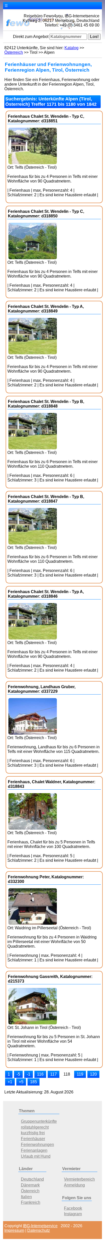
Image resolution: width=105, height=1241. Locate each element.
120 (93, 1074)
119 (80, 1074)
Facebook (73, 1208)
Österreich (13, 52)
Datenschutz (38, 1230)
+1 (10, 1082)
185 (33, 1082)
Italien (26, 1197)
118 (66, 1074)
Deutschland (32, 1179)
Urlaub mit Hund (35, 1156)
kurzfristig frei (33, 1133)
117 (53, 1074)
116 (40, 1074)
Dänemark (30, 1185)
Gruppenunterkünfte (39, 1121)
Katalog (71, 48)
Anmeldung (74, 1185)
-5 (18, 1074)
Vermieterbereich (79, 1179)
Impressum (14, 1230)
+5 (21, 1082)
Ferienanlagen (34, 1150)
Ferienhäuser (33, 1139)
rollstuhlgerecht (35, 1127)
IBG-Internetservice (40, 1226)
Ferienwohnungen (37, 1144)
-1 (28, 1074)
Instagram (73, 1214)
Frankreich (30, 1202)
